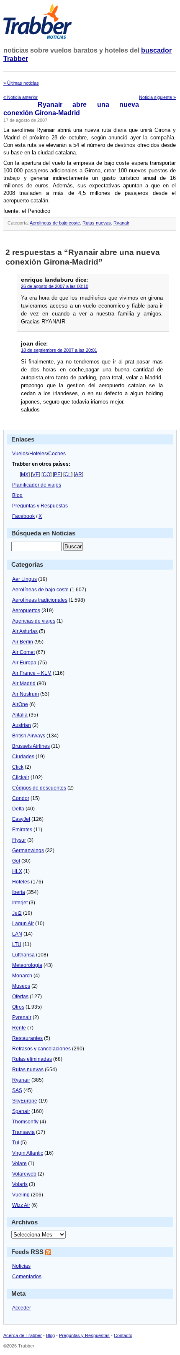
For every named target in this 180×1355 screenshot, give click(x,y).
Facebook (23, 516)
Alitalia (20, 715)
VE (35, 474)
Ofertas (20, 996)
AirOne (20, 704)
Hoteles (38, 454)
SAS (17, 1090)
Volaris (20, 1184)
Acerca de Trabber (22, 1335)
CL (67, 474)
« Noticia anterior (20, 97)
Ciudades (23, 757)
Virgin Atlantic (27, 1153)
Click (17, 767)
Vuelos (20, 454)
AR (78, 474)
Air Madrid (24, 683)
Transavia (23, 1132)
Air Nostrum (25, 694)
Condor (20, 798)
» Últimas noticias (21, 83)
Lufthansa (23, 955)
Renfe (19, 1028)
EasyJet (21, 819)
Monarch (22, 976)
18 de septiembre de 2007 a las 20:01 (59, 350)
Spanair (21, 1111)
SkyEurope (24, 1101)
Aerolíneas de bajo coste (55, 222)
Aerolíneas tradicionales (39, 600)
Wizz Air (21, 1205)
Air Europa (24, 663)
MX (24, 474)
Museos (21, 986)
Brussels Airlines (31, 746)
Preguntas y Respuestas (40, 506)
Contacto (123, 1335)
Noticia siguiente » (157, 97)
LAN (17, 934)
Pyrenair (21, 1017)
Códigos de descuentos (39, 788)
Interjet (20, 903)
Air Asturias (25, 631)
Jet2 (17, 913)
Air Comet (23, 652)
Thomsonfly (25, 1122)
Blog (17, 495)
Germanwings (28, 850)
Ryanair (121, 222)
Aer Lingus (24, 579)
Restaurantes (27, 1038)
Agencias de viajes (33, 621)
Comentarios (26, 1276)
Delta (18, 809)
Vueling (21, 1195)
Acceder (21, 1308)
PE (57, 474)
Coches (57, 454)
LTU (16, 944)
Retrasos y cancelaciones (41, 1049)
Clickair (20, 777)
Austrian (21, 725)
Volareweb (24, 1174)
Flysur (19, 840)
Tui (15, 1143)
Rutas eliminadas (32, 1059)
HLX (17, 871)
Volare (19, 1163)
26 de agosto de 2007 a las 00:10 (54, 286)
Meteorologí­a (27, 965)
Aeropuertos (26, 610)
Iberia (18, 892)
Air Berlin (22, 642)
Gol (16, 861)
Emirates (22, 830)
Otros (18, 1007)
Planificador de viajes (36, 485)
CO (46, 474)
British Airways (28, 736)
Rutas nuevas (96, 222)
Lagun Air (23, 923)
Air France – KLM (31, 673)
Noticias (21, 1266)
